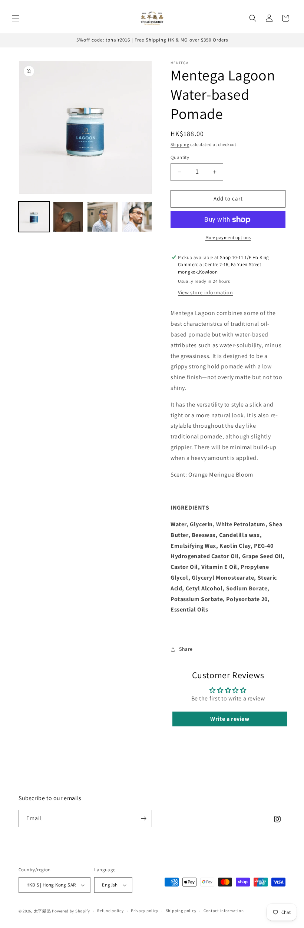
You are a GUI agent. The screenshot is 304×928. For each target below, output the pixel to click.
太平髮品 (42, 911)
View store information (205, 292)
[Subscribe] (143, 818)
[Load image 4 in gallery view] (137, 217)
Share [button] (186, 649)
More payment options (228, 237)
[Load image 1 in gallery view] (34, 217)
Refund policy (110, 910)
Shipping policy (181, 910)
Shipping (180, 144)
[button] (15, 18)
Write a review (229, 719)
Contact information (224, 910)
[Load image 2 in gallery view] (68, 217)
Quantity (180, 157)
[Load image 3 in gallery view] (102, 217)
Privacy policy (144, 910)
